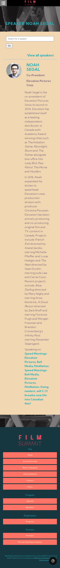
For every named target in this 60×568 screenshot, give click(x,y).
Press (30, 487)
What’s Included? (30, 468)
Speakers (30, 507)
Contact (30, 480)
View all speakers (40, 55)
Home (30, 455)
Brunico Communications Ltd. (46, 558)
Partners (30, 536)
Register (30, 521)
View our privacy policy (48, 560)
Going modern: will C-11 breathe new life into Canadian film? (37, 395)
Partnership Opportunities (30, 542)
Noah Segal (33, 67)
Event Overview (30, 461)
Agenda (30, 501)
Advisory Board (30, 474)
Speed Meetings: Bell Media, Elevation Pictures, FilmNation (36, 378)
